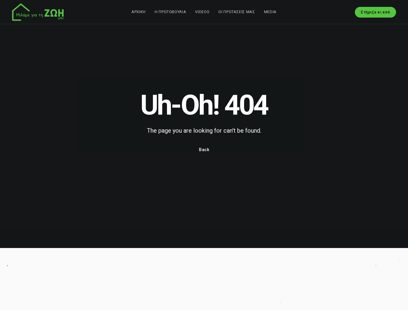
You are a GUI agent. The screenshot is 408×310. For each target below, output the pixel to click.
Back (204, 149)
